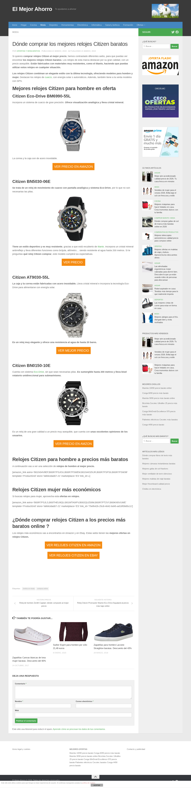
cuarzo (48, 77)
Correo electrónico (84, 701)
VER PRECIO (73, 262)
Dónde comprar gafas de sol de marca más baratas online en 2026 (166, 224)
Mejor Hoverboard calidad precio (156, 484)
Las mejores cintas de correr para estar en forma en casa (165, 305)
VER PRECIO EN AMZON (73, 443)
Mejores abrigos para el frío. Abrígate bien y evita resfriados (166, 319)
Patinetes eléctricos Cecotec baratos (91, 762)
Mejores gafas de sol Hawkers (155, 469)
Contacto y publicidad (136, 749)
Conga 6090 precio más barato (155, 393)
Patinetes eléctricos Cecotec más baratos (160, 419)
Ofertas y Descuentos (28, 51)
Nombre (19, 701)
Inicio (14, 25)
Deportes (53, 25)
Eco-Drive (39, 372)
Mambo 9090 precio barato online (84, 756)
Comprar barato (161, 218)
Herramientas (67, 25)
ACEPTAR (97, 785)
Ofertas (140, 25)
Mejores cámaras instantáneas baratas (158, 463)
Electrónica (82, 25)
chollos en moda (29, 589)
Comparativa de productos (166, 232)
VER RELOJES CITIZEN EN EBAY (73, 555)
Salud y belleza (112, 25)
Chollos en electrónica (151, 489)
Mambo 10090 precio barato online (157, 388)
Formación (128, 25)
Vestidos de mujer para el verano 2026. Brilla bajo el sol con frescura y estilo (165, 193)
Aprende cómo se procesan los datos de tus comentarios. (79, 729)
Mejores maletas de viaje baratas (156, 479)
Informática (96, 25)
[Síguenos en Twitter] (172, 32)
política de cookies (88, 783)
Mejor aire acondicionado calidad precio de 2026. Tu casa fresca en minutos (165, 178)
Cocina (33, 25)
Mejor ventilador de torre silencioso (157, 474)
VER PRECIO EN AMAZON (73, 166)
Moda (43, 25)
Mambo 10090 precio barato (81, 753)
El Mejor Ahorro (32, 9)
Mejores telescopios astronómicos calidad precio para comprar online (166, 238)
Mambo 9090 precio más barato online (158, 398)
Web (17, 710)
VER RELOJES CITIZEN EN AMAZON (73, 545)
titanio (101, 246)
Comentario (20, 684)
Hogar (24, 25)
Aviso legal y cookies (21, 749)
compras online (42, 589)
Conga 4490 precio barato (153, 425)
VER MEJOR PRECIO (73, 350)
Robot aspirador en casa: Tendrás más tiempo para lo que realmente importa (166, 291)
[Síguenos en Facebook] (177, 32)
